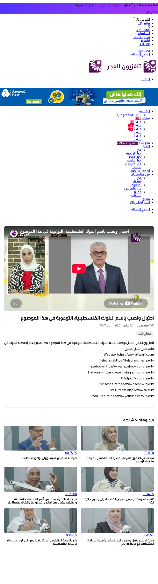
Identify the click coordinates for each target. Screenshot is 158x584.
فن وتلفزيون (133, 188)
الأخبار (146, 146)
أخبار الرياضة (134, 153)
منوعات (136, 195)
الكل (139, 150)
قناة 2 (135, 129)
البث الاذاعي (140, 202)
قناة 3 (138, 132)
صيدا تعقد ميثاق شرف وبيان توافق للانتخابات (49, 458)
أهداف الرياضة (140, 171)
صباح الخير (144, 333)
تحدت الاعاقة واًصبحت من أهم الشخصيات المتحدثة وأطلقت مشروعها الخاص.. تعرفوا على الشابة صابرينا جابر (42, 500)
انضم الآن (151, 12)
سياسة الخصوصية (129, 115)
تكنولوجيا (136, 185)
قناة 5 (138, 139)
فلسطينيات (133, 164)
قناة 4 (138, 136)
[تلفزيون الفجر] (104, 72)
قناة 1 (136, 122)
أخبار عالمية (134, 160)
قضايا (138, 192)
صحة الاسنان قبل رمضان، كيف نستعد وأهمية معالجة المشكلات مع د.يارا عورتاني (120, 542)
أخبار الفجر (135, 157)
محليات (137, 167)
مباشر (142, 118)
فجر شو (133, 143)
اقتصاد (137, 181)
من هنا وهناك (140, 174)
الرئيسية (144, 111)
